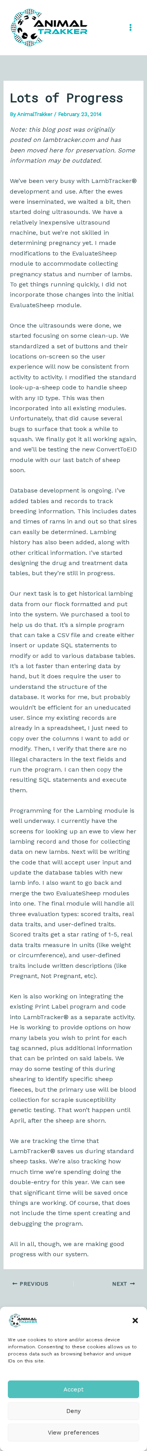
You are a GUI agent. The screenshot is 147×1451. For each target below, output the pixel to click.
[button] (135, 1320)
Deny (73, 1411)
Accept (73, 1389)
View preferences (73, 1432)
